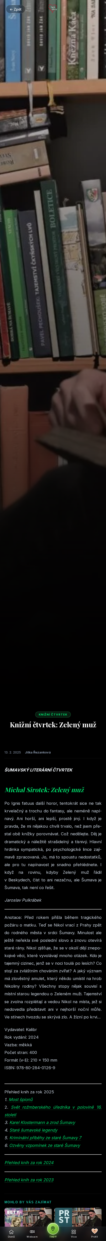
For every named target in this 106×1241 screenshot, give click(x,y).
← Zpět (15, 9)
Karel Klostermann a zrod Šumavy (42, 1122)
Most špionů (21, 1099)
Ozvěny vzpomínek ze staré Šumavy (44, 1145)
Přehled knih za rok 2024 (28, 1162)
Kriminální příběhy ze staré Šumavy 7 (45, 1137)
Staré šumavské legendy (33, 1130)
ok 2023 (45, 1179)
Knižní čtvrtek (53, 714)
